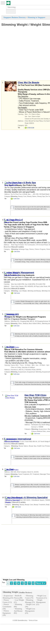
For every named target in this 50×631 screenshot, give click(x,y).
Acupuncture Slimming (34, 372)
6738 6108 (30, 128)
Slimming (18, 604)
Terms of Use (33, 620)
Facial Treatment (23, 474)
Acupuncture (22, 372)
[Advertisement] (25, 55)
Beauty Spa (41, 196)
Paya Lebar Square (17, 286)
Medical (25, 323)
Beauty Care (22, 196)
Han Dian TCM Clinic (35, 395)
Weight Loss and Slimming (14, 580)
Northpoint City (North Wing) (40, 424)
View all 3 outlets (17, 247)
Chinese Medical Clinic (38, 431)
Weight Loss (30, 604)
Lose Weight (23, 291)
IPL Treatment (34, 474)
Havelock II (14, 369)
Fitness (31, 249)
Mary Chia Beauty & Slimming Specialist (26, 497)
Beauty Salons (32, 196)
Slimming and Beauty (34, 291)
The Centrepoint (29, 244)
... (31, 194)
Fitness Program (40, 249)
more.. (45, 209)
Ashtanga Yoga (23, 249)
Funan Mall (28, 441)
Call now (16, 198)
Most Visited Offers (35, 323)
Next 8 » (40, 583)
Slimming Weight (14, 24)
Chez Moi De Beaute (28, 82)
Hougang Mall (24, 321)
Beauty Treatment (39, 504)
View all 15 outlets (18, 288)
